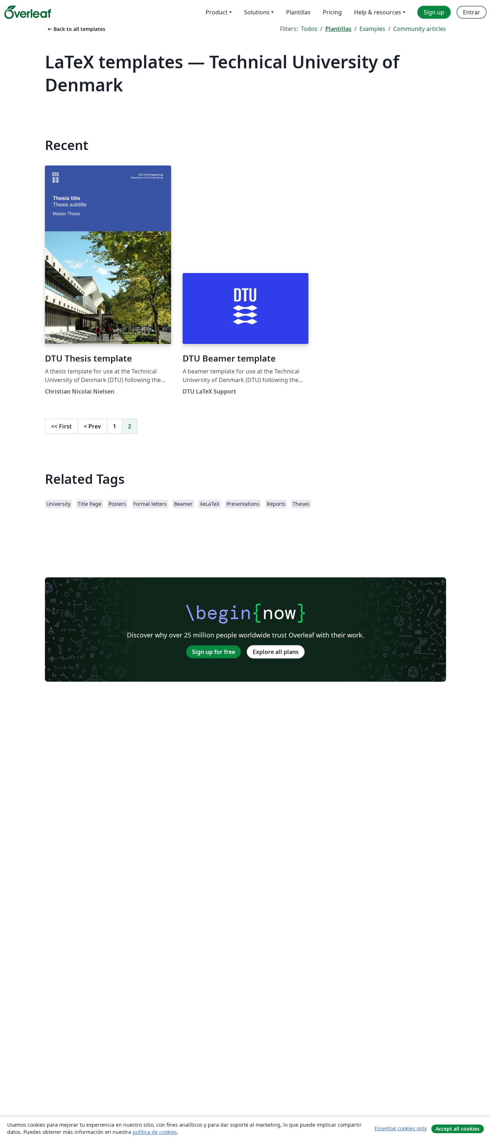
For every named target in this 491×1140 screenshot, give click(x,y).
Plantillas (338, 29)
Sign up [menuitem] (434, 12)
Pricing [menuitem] (332, 12)
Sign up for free (213, 652)
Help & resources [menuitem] (377, 12)
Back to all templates (75, 29)
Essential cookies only (401, 1128)
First (61, 426)
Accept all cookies (457, 1128)
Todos (309, 29)
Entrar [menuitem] (471, 12)
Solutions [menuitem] (257, 12)
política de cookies (155, 1131)
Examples (372, 29)
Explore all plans (276, 652)
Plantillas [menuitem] (298, 12)
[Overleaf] (27, 12)
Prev (92, 426)
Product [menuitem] (217, 12)
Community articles (419, 29)
